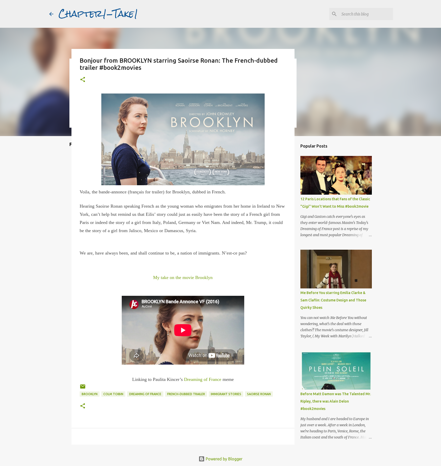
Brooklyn (89, 394)
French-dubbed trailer (186, 394)
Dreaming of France (203, 379)
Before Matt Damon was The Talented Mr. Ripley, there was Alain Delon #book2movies (335, 401)
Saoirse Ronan (259, 394)
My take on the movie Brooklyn (183, 277)
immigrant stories (226, 394)
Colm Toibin (113, 394)
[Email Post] (83, 388)
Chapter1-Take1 (98, 13)
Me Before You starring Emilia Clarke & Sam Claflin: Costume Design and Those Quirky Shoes (333, 300)
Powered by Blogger (223, 459)
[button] (83, 79)
